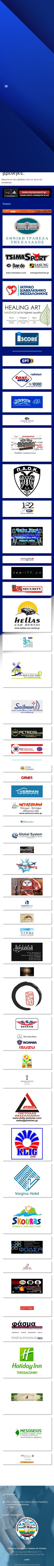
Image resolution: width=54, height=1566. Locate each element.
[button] (6, 86)
